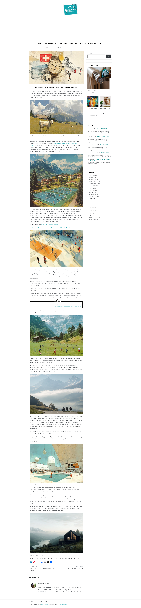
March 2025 (93, 190)
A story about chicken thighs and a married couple (42, 569)
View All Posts (42, 591)
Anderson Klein (90, 128)
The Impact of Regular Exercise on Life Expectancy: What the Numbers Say (52, 228)
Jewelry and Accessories (88, 43)
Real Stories (63, 43)
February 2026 (94, 177)
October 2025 (94, 185)
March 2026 (93, 175)
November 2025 (95, 183)
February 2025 (94, 192)
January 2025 (94, 194)
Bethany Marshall (91, 159)
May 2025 (93, 189)
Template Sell (63, 604)
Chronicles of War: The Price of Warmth (92, 92)
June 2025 (93, 187)
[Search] (108, 56)
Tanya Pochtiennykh (43, 583)
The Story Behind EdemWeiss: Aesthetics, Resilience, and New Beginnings (92, 112)
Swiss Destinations (50, 43)
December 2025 (95, 181)
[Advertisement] (70, 30)
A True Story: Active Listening (49, 224)
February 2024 (94, 196)
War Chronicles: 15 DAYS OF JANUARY (98, 153)
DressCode (73, 43)
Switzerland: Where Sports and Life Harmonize (52, 48)
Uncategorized (94, 219)
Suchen (89, 53)
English (101, 43)
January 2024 (94, 198)
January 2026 (94, 179)
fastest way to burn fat (92, 144)
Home (30, 48)
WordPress (44, 604)
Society (39, 43)
